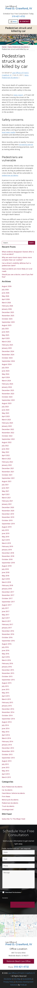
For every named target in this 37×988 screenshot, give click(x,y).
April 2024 (6, 377)
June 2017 (5, 611)
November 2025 (8, 315)
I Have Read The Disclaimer (13, 892)
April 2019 (6, 540)
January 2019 (7, 550)
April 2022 (6, 455)
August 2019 (6, 527)
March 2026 (6, 302)
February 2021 (7, 501)
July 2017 (5, 608)
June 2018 (5, 572)
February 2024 (7, 384)
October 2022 (7, 436)
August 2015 (6, 683)
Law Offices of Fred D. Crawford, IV (21, 973)
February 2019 (7, 546)
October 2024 (7, 358)
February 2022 (7, 462)
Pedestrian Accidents (10, 803)
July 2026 (5, 289)
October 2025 (7, 319)
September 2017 (8, 602)
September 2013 (8, 758)
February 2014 (7, 741)
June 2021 (5, 488)
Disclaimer (5, 898)
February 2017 (7, 624)
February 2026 (7, 306)
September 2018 (8, 563)
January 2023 (7, 426)
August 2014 (6, 722)
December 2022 (8, 429)
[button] (35, 975)
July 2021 (5, 485)
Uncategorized (7, 809)
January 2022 (7, 465)
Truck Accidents (8, 806)
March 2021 (6, 498)
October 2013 (7, 754)
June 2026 (5, 293)
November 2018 (8, 556)
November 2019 (8, 517)
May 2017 (5, 615)
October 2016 (7, 637)
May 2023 (5, 413)
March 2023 (6, 420)
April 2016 (6, 657)
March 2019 (6, 543)
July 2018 (5, 569)
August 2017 (6, 605)
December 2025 (8, 312)
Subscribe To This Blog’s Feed (13, 819)
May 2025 (5, 335)
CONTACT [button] (25, 21)
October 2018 (7, 559)
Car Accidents (7, 790)
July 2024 (5, 367)
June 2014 (5, 728)
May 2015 (5, 693)
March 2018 (6, 582)
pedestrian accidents (10, 175)
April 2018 (6, 579)
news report (18, 95)
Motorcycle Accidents (10, 800)
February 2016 (7, 663)
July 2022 (5, 446)
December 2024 (8, 351)
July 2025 (5, 328)
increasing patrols (26, 144)
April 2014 (6, 735)
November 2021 (8, 472)
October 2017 (7, 598)
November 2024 (8, 354)
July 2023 (5, 406)
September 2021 (8, 478)
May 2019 (5, 537)
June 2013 (5, 767)
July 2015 (5, 686)
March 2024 (6, 380)
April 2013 (6, 774)
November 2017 (8, 595)
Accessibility (27, 979)
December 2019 (8, 514)
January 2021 (7, 504)
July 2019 (5, 530)
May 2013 (5, 771)
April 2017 (6, 618)
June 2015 (5, 689)
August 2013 (6, 761)
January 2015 (7, 706)
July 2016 (5, 647)
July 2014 (5, 725)
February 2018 (7, 585)
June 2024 (5, 371)
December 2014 (8, 709)
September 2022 (8, 439)
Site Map (17, 979)
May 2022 (5, 452)
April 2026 (6, 299)
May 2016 (5, 654)
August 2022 (6, 442)
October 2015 (7, 676)
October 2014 (7, 715)
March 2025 (6, 341)
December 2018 (8, 553)
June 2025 (5, 332)
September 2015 (8, 680)
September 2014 (8, 719)
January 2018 (7, 589)
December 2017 (8, 592)
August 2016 (6, 644)
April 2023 (6, 416)
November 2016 (8, 634)
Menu (15, 21)
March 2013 (6, 777)
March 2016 (6, 660)
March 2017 (6, 621)
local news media (8, 132)
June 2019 (5, 533)
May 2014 (5, 732)
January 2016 (7, 667)
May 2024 (5, 374)
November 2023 (8, 393)
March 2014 (6, 738)
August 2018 (6, 566)
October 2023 (7, 397)
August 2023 (6, 403)
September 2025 (8, 322)
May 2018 (5, 576)
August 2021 (6, 481)
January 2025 (7, 348)
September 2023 (8, 400)
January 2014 (7, 745)
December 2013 (8, 748)
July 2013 (5, 764)
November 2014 (8, 712)
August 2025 (6, 325)
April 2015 (6, 696)
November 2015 (8, 673)
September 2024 (8, 361)
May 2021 (5, 491)
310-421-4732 (18, 16)
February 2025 (7, 345)
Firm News (6, 796)
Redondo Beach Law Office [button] (18, 961)
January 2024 (7, 387)
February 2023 (7, 423)
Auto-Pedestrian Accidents (12, 787)
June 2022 (5, 449)
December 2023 (8, 390)
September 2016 (8, 641)
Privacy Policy (9, 982)
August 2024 (6, 364)
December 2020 (8, 507)
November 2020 (8, 511)
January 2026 (7, 309)
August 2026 (6, 286)
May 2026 (5, 296)
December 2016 (8, 631)
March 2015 (6, 699)
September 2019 (8, 524)
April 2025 (6, 338)
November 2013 (8, 751)
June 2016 (5, 650)
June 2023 (5, 410)
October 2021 (7, 475)
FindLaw (23, 985)
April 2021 (6, 494)
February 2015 (7, 702)
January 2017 (7, 628)
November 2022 (8, 433)
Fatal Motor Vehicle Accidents (13, 793)
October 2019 (7, 520)
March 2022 (6, 459)
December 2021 (8, 468)
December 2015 (8, 670)
